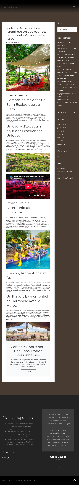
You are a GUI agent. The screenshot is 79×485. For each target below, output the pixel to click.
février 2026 (61, 124)
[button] (74, 6)
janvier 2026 (61, 128)
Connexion (61, 168)
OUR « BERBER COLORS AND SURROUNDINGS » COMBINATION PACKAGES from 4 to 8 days (66, 60)
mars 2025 (61, 134)
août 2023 (61, 144)
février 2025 (61, 138)
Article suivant (40, 387)
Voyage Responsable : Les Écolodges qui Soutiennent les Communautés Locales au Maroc (67, 99)
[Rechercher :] (67, 29)
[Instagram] (3, 457)
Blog (8, 42)
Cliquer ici (28, 371)
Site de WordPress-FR (65, 178)
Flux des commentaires (66, 175)
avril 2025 (60, 131)
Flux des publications (65, 171)
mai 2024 (60, 141)
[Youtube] (8, 457)
